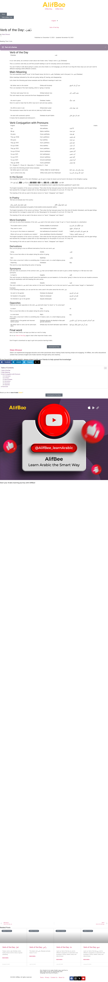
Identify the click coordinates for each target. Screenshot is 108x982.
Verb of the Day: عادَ (64, 947)
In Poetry (7, 377)
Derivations (7, 381)
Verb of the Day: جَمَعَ (91, 947)
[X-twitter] (79, 978)
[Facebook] (72, 978)
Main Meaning (6, 372)
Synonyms (7, 383)
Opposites (7, 384)
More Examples (8, 379)
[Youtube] (83, 978)
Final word (5, 386)
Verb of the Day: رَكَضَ (37, 947)
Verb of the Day (54, 27)
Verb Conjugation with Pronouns (11, 374)
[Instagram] (75, 978)
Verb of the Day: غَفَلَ (10, 947)
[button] (6, 362)
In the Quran (7, 376)
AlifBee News (59, 9)
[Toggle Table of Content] (104, 368)
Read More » (5, 957)
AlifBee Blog (48, 9)
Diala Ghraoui (6, 34)
